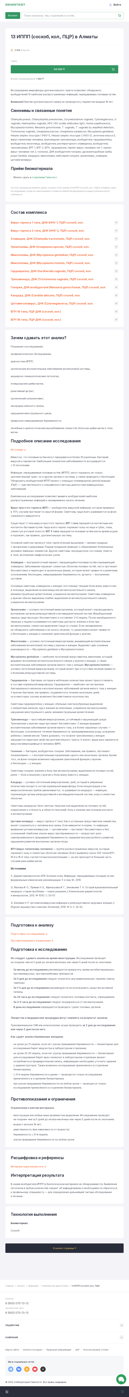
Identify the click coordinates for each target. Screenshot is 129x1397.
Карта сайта (12, 1349)
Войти (117, 4)
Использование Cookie (96, 1349)
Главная (9, 1286)
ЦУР (77, 1349)
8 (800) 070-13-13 (17, 1303)
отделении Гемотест (44, 177)
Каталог (12, 15)
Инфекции (33, 1286)
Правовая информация (58, 1349)
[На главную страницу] (15, 5)
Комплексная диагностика (55, 1286)
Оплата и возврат (32, 1349)
